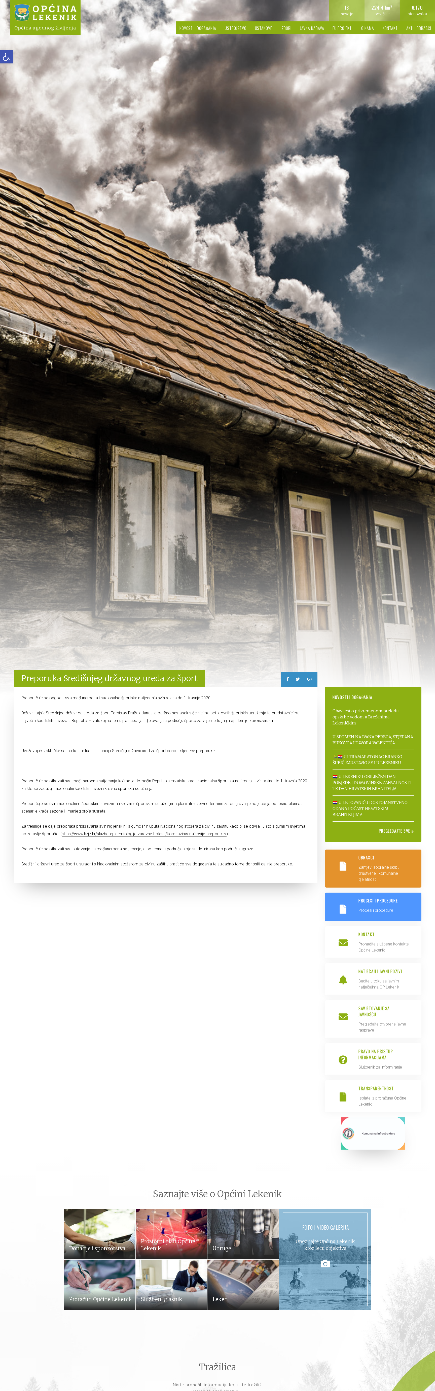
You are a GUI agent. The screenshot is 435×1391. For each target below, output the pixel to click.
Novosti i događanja (197, 28)
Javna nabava (312, 28)
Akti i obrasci (418, 28)
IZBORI (286, 28)
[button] (6, 56)
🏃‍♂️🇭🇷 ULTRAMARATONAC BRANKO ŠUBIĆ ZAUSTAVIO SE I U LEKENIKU (367, 759)
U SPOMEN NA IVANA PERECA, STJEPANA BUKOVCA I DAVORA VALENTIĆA (373, 739)
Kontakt (390, 28)
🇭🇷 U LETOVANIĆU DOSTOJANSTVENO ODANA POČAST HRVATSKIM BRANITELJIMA (370, 808)
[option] (217, 348)
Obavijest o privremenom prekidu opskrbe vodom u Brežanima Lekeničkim (366, 716)
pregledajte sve (395, 831)
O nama (367, 28)
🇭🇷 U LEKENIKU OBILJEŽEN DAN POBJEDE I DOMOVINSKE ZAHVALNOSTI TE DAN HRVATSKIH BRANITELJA (372, 782)
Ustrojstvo (235, 28)
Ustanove (263, 28)
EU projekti (343, 28)
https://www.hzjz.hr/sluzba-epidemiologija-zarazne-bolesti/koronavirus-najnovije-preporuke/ (144, 833)
